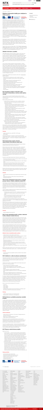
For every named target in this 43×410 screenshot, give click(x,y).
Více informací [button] (16, 409)
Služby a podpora (13, 8)
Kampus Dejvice (28, 377)
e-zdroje (31, 4)
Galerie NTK (27, 374)
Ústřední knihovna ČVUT (6, 388)
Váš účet (11, 372)
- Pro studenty (12, 391)
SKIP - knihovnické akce (29, 376)
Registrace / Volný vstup (13, 373)
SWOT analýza (5, 134)
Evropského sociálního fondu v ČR (14, 21)
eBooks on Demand (20, 379)
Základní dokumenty (36, 378)
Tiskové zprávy (35, 382)
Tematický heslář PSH (5, 387)
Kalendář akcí (27, 372)
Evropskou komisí (21, 30)
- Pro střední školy (12, 390)
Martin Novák (7, 366)
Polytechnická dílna (12, 386)
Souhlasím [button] (40, 408)
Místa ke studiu (12, 381)
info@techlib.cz (33, 19)
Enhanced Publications (21, 387)
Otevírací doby (35, 384)
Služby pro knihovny (13, 384)
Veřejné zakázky (36, 380)
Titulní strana (5, 11)
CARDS (19, 372)
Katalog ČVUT (4, 389)
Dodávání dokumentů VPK (13, 380)
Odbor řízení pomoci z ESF (13, 34)
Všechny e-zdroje (5, 378)
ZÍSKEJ (19, 384)
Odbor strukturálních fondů (22, 36)
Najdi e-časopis (28, 4)
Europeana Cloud (20, 388)
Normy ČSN (4, 383)
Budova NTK (35, 373)
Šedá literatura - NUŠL (5, 385)
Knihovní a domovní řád (37, 375)
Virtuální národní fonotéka (21, 391)
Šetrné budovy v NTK (20, 390)
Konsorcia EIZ (20, 389)
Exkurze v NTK (28, 375)
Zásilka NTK (11, 379)
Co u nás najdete (6, 8)
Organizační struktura (36, 374)
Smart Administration (21, 67)
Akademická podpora (13, 389)
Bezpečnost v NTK (36, 376)
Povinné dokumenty (36, 379)
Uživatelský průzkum (36, 377)
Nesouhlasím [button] (34, 408)
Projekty (19, 8)
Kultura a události (25, 8)
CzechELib (19, 378)
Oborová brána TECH (5, 381)
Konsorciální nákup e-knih (21, 382)
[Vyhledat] (35, 3)
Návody (11, 376)
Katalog (21, 4)
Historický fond (5, 384)
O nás (31, 8)
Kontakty (35, 383)
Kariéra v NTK (35, 381)
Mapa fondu (4, 382)
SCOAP (19, 383)
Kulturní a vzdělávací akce (29, 373)
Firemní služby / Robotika (13, 385)
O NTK (34, 372)
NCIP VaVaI (19, 377)
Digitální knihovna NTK (5, 386)
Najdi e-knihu (24, 4)
